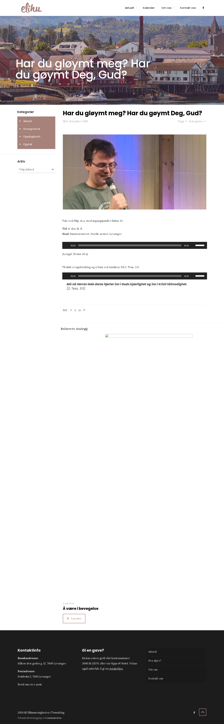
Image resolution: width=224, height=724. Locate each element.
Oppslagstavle (32, 136)
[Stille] (192, 245)
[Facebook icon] (194, 712)
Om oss (153, 669)
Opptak (27, 144)
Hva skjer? (154, 660)
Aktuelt (27, 121)
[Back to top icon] (202, 712)
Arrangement (31, 128)
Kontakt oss (155, 678)
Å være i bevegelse (80, 608)
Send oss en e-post (30, 684)
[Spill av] (67, 245)
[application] (134, 245)
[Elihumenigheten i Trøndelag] (31, 8)
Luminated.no (54, 717)
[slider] (200, 245)
